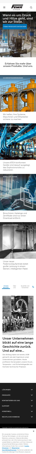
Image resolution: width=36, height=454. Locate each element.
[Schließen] (33, 431)
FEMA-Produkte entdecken (15, 26)
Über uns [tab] (14, 286)
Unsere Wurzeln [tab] (6, 286)
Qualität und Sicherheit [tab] (25, 286)
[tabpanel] (18, 333)
